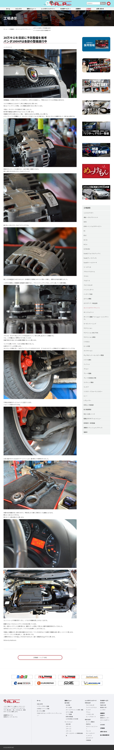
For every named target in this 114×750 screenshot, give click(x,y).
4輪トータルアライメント (91, 217)
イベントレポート (89, 290)
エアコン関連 (87, 299)
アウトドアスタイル (89, 271)
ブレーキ (88, 731)
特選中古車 (103, 705)
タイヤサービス (88, 351)
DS (84, 231)
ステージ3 (68, 731)
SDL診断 (68, 705)
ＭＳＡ (85, 244)
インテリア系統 (88, 294)
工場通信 (88, 9)
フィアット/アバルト (91, 707)
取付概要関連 (87, 409)
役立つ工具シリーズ (89, 414)
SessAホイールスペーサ (90, 262)
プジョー (86, 369)
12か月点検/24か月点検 (72, 719)
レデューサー (87, 400)
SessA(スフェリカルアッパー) (92, 253)
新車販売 (102, 703)
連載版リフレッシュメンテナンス (93, 427)
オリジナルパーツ (89, 312)
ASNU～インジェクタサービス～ (93, 226)
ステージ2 (68, 728)
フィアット (87, 364)
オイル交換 (69, 707)
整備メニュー (30, 9)
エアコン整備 (69, 712)
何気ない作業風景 (89, 405)
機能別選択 (88, 719)
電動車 (85, 432)
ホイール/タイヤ (90, 733)
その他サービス (64, 9)
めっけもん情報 (41, 711)
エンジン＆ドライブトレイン (92, 308)
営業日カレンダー (104, 718)
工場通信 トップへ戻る (40, 657)
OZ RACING (87, 249)
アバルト (86, 276)
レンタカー (103, 710)
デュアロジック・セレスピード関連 (94, 355)
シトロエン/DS (90, 714)
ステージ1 (68, 726)
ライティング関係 (89, 382)
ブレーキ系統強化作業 (90, 378)
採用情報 (102, 724)
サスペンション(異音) (89, 337)
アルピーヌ (87, 280)
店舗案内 (78, 9)
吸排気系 (88, 724)
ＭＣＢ (85, 240)
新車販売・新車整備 (89, 423)
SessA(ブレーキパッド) (90, 258)
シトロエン (87, 342)
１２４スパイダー (89, 213)
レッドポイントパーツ (47, 9)
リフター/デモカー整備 (43, 706)
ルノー (85, 396)
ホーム (8, 9)
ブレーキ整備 (87, 373)
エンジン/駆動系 (90, 722)
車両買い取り (103, 707)
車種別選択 (88, 703)
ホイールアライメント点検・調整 (74, 710)
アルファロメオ (88, 285)
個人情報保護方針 (104, 735)
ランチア (86, 387)
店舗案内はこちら (8, 715)
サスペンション (88, 328)
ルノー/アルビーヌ (91, 716)
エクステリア (89, 738)
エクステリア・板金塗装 (90, 303)
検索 (103, 3)
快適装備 (88, 740)
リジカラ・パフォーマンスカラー (93, 391)
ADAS (85, 222)
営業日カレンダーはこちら (10, 717)
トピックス (18, 9)
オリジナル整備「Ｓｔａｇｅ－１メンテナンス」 (96, 318)
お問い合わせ (100, 9)
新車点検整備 (69, 716)
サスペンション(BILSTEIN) (91, 333)
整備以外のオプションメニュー (92, 418)
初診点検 (68, 724)
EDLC (85, 235)
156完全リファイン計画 (43, 708)
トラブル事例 (87, 360)
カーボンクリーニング (90, 324)
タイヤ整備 (69, 714)
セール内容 (87, 346)
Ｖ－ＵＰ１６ (87, 267)
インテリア (89, 735)
